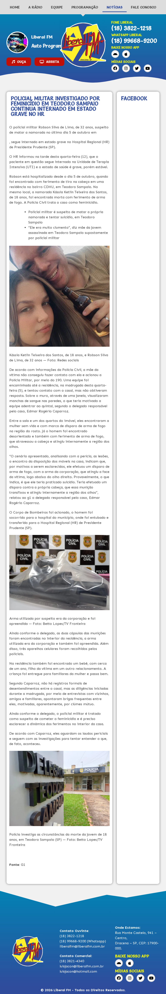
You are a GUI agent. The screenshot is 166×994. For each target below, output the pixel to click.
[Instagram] (126, 68)
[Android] (115, 54)
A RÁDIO (35, 7)
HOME (15, 7)
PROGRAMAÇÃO (84, 7)
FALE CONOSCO (143, 7)
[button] (18, 61)
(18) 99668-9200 (134, 40)
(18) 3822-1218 (131, 28)
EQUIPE (57, 7)
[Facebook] (115, 68)
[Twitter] (137, 68)
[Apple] (126, 54)
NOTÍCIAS (114, 7)
